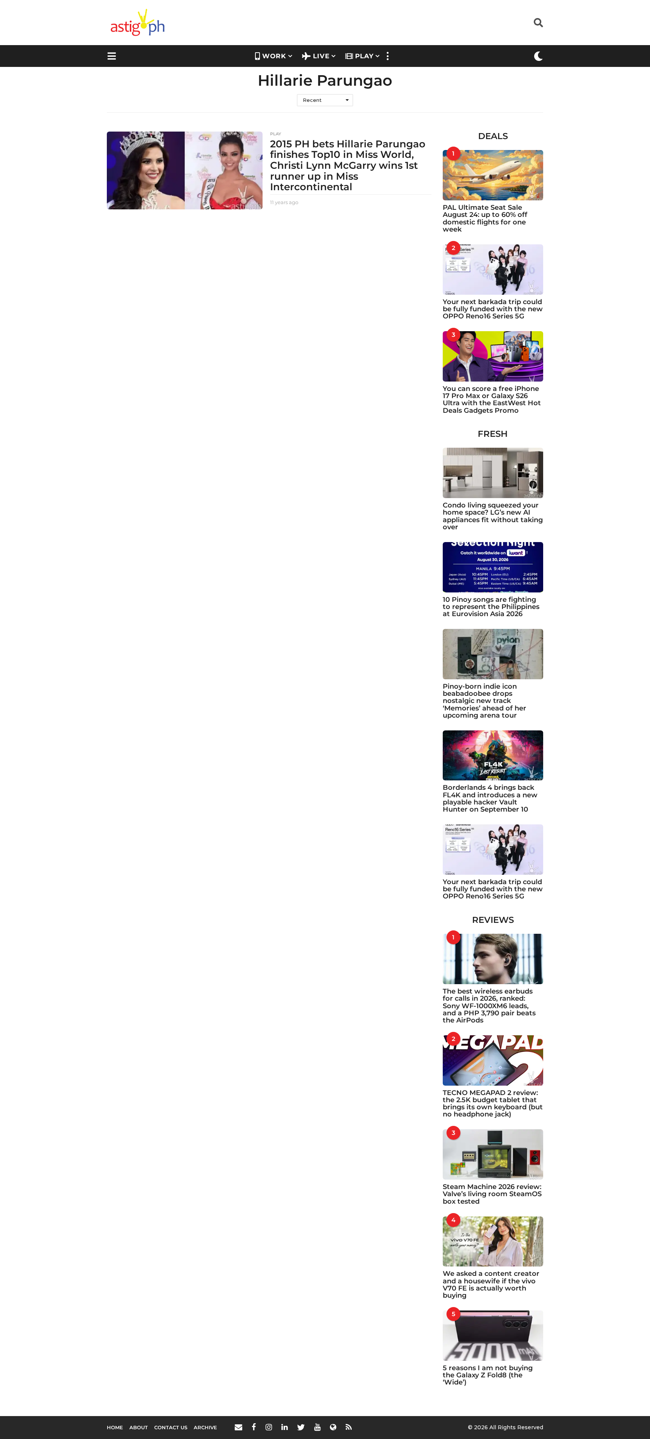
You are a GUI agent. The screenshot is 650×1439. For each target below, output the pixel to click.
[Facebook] (254, 1427)
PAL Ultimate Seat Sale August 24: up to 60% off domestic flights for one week (485, 218)
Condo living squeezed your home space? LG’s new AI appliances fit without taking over (493, 516)
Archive (205, 1427)
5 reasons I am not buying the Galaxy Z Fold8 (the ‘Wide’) (488, 1375)
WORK (274, 56)
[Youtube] (317, 1427)
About (138, 1427)
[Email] (238, 1427)
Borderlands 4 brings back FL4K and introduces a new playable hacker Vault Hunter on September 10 (490, 798)
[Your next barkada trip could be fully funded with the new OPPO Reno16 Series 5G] (493, 269)
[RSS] (349, 1427)
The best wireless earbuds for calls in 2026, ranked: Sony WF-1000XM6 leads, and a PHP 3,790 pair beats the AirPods (489, 1005)
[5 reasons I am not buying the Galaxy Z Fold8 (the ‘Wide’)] (493, 1335)
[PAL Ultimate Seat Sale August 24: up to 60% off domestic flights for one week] (493, 175)
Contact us (170, 1427)
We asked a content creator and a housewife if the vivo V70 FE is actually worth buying (491, 1284)
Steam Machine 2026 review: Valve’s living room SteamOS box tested (492, 1194)
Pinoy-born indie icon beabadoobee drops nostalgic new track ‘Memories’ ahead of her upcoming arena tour (484, 701)
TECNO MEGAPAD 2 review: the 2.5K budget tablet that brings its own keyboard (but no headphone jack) (493, 1104)
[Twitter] (301, 1427)
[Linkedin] (284, 1427)
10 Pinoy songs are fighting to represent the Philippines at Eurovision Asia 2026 (491, 606)
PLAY (364, 56)
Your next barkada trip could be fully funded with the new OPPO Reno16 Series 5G (493, 309)
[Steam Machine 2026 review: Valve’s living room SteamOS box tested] (493, 1154)
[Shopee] (333, 1427)
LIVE (321, 56)
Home (115, 1427)
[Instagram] (269, 1427)
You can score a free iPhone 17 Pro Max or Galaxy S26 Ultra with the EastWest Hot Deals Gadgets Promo (492, 400)
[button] (538, 22)
